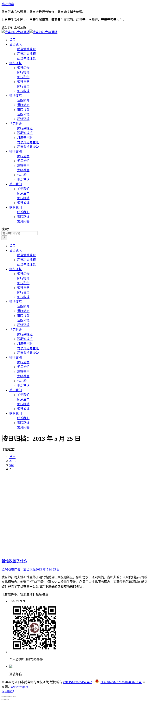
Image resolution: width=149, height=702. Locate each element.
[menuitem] (12, 40)
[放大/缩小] (14, 696)
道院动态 (8, 569)
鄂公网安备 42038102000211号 (121, 682)
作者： (25, 569)
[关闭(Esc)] (3, 696)
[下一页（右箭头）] (7, 699)
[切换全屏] (10, 696)
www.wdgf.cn (20, 686)
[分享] (7, 696)
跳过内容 (8, 4)
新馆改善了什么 (14, 561)
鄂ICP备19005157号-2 (77, 682)
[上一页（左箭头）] (3, 699)
